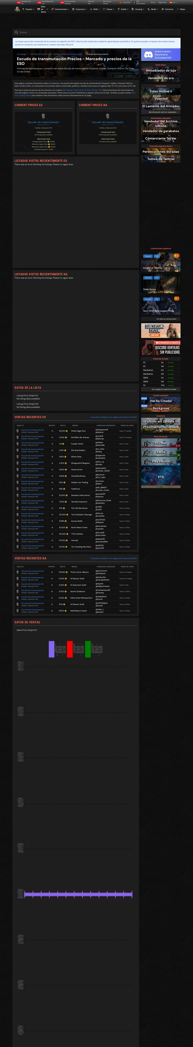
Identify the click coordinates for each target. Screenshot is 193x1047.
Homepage (21, 54)
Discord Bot (91, 2)
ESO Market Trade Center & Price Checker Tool (82, 90)
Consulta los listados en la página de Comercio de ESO (113, 417)
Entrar (153, 2)
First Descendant (140, 2)
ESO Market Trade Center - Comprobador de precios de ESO (56, 54)
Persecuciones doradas (68, 2)
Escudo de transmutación (43, 122)
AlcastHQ (126, 2)
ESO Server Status (107, 2)
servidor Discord (65, 44)
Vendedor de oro (24, 2)
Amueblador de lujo (45, 2)
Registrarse (162, 2)
